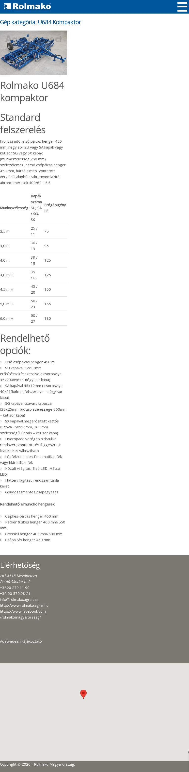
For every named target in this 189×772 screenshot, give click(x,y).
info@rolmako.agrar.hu (19, 599)
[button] (83, 694)
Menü (182, 7)
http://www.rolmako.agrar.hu (24, 605)
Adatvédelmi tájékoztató (21, 641)
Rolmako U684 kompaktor (32, 91)
